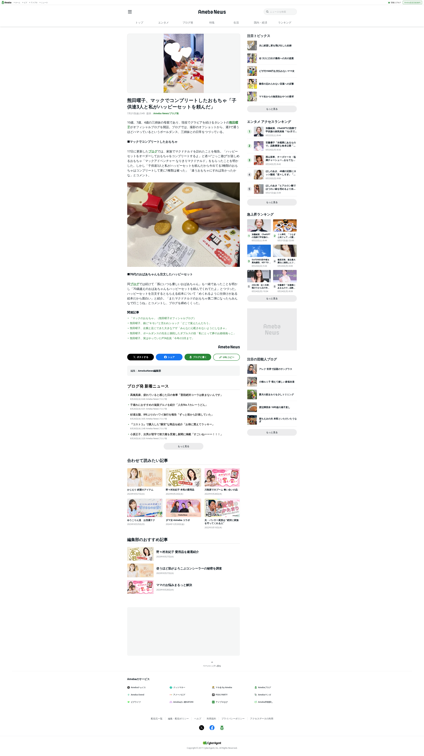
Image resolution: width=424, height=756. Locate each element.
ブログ (152, 151)
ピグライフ (136, 702)
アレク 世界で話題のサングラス (275, 368)
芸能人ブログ (396, 2)
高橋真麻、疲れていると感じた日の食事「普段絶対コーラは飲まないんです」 (176, 395)
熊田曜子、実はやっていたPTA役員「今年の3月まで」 (162, 338)
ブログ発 (188, 22)
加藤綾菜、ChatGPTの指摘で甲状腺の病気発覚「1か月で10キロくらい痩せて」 (281, 131)
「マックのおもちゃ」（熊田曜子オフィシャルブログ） (163, 318)
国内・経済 (260, 22)
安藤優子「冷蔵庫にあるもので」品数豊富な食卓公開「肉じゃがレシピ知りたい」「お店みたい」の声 (281, 147)
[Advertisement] (157, 631)
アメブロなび (222, 702)
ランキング (284, 22)
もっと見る (183, 446)
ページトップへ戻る (212, 665)
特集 (212, 22)
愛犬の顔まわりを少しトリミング (276, 394)
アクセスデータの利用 (261, 718)
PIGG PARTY (221, 694)
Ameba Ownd (137, 694)
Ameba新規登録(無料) (412, 2)
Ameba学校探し (265, 702)
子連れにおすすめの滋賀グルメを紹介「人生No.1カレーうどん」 (169, 405)
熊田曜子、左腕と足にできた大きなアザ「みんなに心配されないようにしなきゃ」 (179, 328)
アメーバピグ (179, 694)
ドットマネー (179, 687)
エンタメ (163, 22)
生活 (236, 22)
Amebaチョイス (138, 687)
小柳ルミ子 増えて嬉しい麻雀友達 (276, 381)
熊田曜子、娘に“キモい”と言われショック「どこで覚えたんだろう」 (170, 323)
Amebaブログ (264, 687)
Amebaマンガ (264, 694)
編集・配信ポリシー (178, 718)
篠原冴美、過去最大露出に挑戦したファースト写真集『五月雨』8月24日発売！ (286, 263)
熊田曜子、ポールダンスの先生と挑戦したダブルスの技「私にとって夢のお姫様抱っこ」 (183, 333)
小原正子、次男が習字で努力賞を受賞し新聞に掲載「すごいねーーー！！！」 (176, 434)
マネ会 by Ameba (224, 687)
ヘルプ (197, 718)
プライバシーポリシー (233, 718)
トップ (139, 22)
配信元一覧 (156, 718)
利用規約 (211, 718)
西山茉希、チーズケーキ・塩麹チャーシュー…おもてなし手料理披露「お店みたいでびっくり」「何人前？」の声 (281, 161)
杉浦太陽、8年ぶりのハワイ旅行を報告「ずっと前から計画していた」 (172, 414)
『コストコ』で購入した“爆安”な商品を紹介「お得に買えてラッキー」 (172, 424)
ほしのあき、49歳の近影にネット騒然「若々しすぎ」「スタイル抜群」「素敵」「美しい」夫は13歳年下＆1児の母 (281, 176)
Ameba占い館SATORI (183, 702)
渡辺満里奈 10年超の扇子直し (274, 407)
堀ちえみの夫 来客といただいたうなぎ (278, 420)
